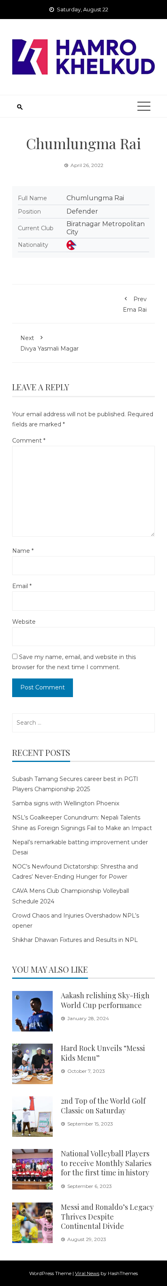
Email (22, 586)
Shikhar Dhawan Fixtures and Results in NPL (75, 940)
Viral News (87, 1273)
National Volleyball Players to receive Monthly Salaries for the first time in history (106, 1163)
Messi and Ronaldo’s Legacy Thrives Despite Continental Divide (107, 1216)
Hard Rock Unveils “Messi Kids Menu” (103, 1052)
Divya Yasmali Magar (49, 343)
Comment (28, 440)
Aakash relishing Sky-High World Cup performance (105, 1000)
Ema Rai (135, 304)
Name (23, 550)
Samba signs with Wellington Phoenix (65, 803)
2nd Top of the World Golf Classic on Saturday (103, 1105)
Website (24, 621)
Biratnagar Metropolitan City (105, 228)
